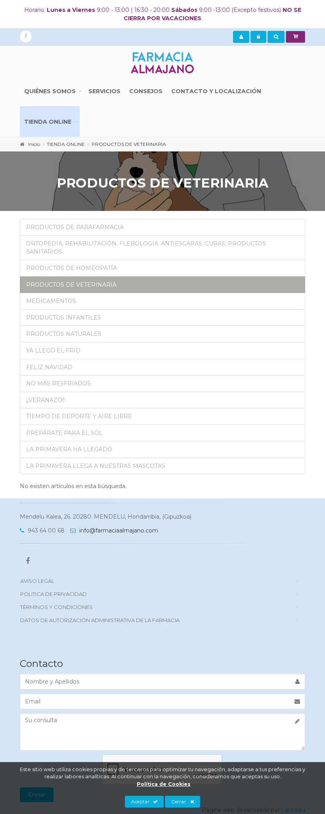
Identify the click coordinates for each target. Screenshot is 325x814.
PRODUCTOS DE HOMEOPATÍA (71, 268)
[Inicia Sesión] (258, 37)
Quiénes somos (50, 91)
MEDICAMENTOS (51, 301)
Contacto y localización (216, 91)
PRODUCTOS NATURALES (63, 333)
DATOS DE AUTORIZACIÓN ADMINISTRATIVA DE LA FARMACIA (100, 620)
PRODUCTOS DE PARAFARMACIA (75, 227)
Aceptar (140, 801)
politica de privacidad (53, 594)
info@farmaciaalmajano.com (118, 530)
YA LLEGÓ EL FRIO (53, 350)
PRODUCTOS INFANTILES (63, 317)
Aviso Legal (37, 581)
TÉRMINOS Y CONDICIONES (56, 607)
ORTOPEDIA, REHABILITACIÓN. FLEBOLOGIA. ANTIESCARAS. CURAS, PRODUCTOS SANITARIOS (146, 247)
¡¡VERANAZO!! (45, 400)
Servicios (104, 91)
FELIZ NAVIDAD (49, 367)
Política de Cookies (164, 784)
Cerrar (178, 801)
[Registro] (241, 37)
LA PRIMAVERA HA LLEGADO (69, 449)
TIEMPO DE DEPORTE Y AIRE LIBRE (79, 416)
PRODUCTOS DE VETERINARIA (71, 284)
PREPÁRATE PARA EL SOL (64, 433)
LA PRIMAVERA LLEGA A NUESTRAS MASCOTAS (95, 465)
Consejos (145, 91)
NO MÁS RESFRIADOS (58, 383)
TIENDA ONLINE (47, 121)
